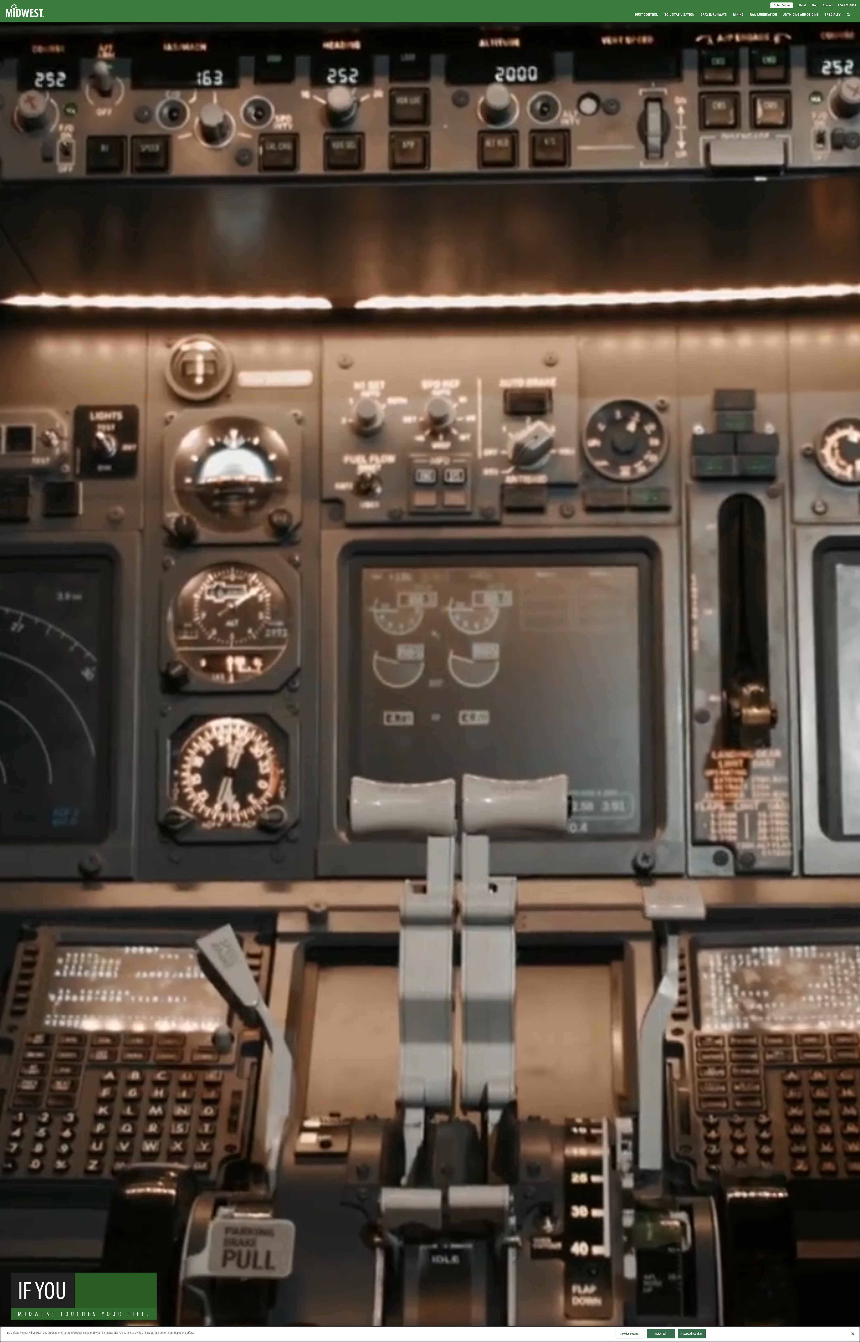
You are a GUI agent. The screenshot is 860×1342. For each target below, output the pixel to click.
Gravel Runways (714, 15)
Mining (738, 15)
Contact (827, 5)
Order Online (782, 5)
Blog (814, 5)
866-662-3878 (847, 5)
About (802, 5)
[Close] (853, 1334)
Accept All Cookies (692, 1333)
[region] (430, 1334)
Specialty (833, 15)
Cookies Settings (630, 1333)
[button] (848, 10)
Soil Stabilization (679, 15)
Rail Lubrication (763, 15)
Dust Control (646, 15)
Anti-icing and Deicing (800, 15)
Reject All (660, 1333)
